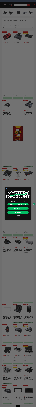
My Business (18, 212)
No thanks (18, 215)
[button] (34, 204)
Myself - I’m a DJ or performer (18, 204)
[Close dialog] (6, 188)
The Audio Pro (18, 208)
